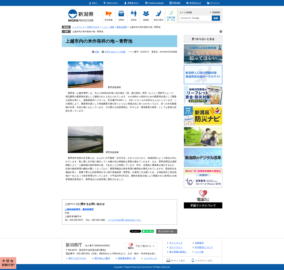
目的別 (134, 20)
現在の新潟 (158, 20)
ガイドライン (176, 247)
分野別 (121, 20)
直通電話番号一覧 (127, 258)
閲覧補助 (176, 3)
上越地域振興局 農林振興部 (79, 209)
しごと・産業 (108, 27)
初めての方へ (112, 3)
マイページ (215, 3)
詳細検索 (216, 12)
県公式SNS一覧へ (166, 231)
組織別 (146, 20)
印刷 (97, 52)
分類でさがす (93, 27)
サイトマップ (176, 243)
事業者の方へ (133, 3)
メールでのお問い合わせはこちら (124, 220)
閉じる (221, 31)
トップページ (78, 27)
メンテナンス (150, 258)
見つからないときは (203, 39)
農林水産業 (122, 27)
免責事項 (199, 243)
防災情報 (109, 20)
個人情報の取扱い (178, 251)
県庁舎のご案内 (102, 258)
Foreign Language (156, 3)
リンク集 (199, 251)
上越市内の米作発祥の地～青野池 (87, 31)
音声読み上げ (195, 3)
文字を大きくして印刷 (115, 52)
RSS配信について (204, 247)
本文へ (95, 3)
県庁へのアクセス (77, 258)
